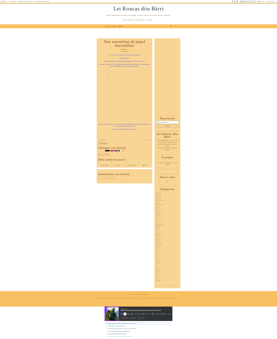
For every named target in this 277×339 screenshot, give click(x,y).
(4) (158, 250)
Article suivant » (147, 140)
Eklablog (146, 294)
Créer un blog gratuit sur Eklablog (119, 298)
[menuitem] (107, 26)
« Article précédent (102, 140)
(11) (158, 202)
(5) (158, 239)
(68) (158, 192)
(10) (159, 205)
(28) (158, 194)
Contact (120, 26)
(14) (158, 196)
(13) (158, 198)
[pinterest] (237, 1)
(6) (160, 224)
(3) (157, 267)
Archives (113, 26)
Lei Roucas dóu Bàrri (138, 8)
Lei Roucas (168, 148)
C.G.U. (142, 298)
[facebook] (232, 1)
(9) (158, 207)
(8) (157, 211)
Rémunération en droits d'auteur (150, 298)
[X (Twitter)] (235, 1)
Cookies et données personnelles (167, 298)
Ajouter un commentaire (110, 177)
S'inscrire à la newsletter (104, 154)
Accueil (107, 26)
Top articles (127, 298)
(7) (158, 217)
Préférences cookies (176, 298)
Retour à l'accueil (103, 143)
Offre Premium (158, 298)
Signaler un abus (137, 298)
